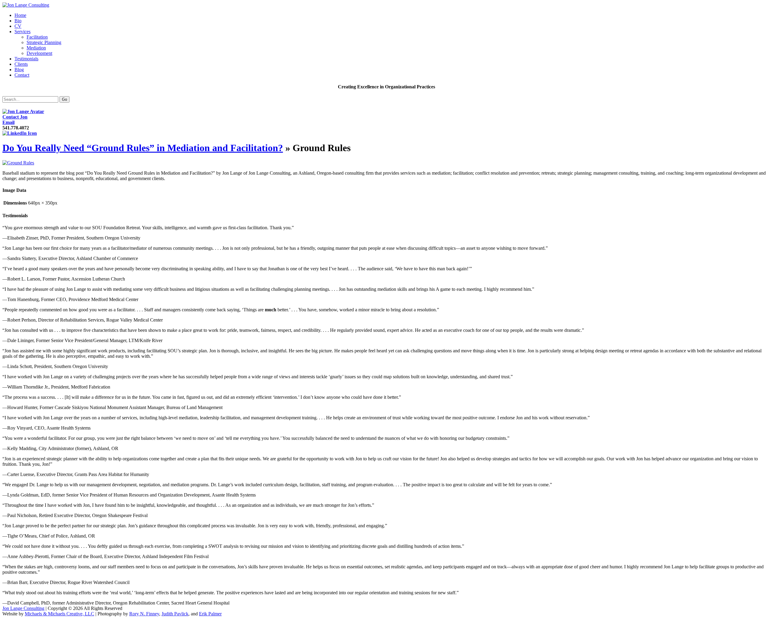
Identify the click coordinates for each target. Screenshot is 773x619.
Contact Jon (14, 116)
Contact (21, 75)
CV (17, 26)
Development (39, 53)
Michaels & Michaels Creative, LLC (59, 613)
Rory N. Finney (144, 613)
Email (8, 122)
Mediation (36, 47)
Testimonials (26, 58)
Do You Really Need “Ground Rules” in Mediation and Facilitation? (142, 147)
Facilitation (37, 37)
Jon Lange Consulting (23, 608)
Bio (17, 20)
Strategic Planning (44, 42)
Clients (21, 64)
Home (20, 15)
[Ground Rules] (18, 162)
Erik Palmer (210, 613)
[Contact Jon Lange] (23, 111)
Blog (19, 69)
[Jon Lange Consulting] (25, 5)
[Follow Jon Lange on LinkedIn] (19, 133)
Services (22, 31)
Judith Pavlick (175, 613)
